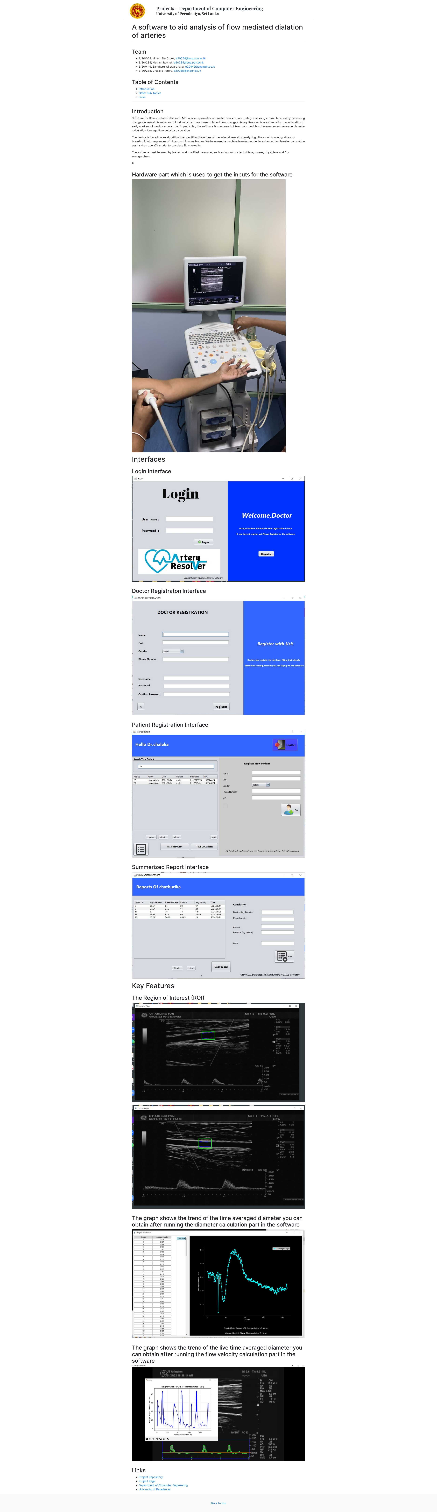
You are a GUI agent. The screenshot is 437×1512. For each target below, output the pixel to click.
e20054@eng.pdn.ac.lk (191, 58)
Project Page (147, 1481)
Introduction (146, 89)
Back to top (218, 1503)
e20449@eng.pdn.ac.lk (200, 66)
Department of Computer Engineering (163, 1485)
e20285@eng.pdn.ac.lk (189, 62)
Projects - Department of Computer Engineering (209, 10)
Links (142, 97)
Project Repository (151, 1477)
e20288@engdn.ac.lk (187, 70)
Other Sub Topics (150, 93)
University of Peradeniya (155, 1489)
